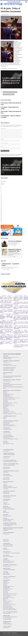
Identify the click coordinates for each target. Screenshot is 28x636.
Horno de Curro (6, 423)
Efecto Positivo (6, 541)
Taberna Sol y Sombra (7, 601)
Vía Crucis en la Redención (14, 241)
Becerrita (5, 393)
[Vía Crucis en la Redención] (4, 246)
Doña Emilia (5, 401)
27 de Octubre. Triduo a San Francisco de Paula (11, 103)
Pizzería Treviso (6, 560)
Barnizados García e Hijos (8, 443)
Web (2, 146)
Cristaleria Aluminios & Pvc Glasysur (10, 461)
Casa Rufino (5, 396)
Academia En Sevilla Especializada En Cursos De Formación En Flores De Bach (6, 321)
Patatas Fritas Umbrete (7, 546)
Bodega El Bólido (6, 394)
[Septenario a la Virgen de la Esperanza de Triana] (4, 255)
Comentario (3, 128)
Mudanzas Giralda (7, 516)
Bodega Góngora (6, 395)
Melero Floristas (6, 479)
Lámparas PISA (6, 493)
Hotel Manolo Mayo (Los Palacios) (10, 487)
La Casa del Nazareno (7, 377)
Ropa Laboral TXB (6, 613)
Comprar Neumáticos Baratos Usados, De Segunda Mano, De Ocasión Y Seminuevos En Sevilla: (20, 306)
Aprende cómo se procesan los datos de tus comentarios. (11, 155)
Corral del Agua (6, 590)
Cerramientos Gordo (7, 429)
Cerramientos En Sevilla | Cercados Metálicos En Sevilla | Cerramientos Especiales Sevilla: (20, 331)
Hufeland (5, 362)
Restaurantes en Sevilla (8, 607)
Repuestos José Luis (7, 566)
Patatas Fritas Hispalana (8, 544)
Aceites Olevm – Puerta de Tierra (9, 365)
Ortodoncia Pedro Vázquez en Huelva (10, 438)
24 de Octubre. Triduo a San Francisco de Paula (11, 112)
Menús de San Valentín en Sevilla (9, 609)
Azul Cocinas (5, 442)
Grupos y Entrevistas (7, 507)
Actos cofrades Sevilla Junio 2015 (10, 92)
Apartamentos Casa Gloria (8, 369)
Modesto (5, 407)
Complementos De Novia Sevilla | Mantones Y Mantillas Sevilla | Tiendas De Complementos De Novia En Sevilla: (20, 341)
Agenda (8, 632)
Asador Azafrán (6, 582)
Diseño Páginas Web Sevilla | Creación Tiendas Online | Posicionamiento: (6, 301)
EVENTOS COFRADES (4, 238)
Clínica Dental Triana (7, 437)
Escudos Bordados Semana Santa (10, 524)
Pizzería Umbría (6, 562)
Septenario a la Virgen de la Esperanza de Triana (14, 250)
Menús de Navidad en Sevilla (9, 608)
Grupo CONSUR (6, 573)
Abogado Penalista (7, 357)
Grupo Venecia (6, 422)
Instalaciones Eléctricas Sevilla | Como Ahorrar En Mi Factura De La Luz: (20, 345)
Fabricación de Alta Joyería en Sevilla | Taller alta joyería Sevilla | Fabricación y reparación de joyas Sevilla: (6, 331)
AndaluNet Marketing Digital (9, 454)
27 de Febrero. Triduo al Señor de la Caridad (10, 108)
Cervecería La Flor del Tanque (9, 399)
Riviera (4, 418)
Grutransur (5, 482)
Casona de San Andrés (7, 486)
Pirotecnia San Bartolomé (8, 556)
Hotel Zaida (5, 488)
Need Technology (6, 497)
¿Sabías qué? (3, 261)
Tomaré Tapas (6, 411)
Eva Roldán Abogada (7, 358)
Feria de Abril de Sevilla (8, 475)
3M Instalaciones (6, 468)
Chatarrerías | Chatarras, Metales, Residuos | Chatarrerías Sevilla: (6, 342)
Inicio (4, 632)
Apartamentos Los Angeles (8, 370)
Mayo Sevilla (5, 406)
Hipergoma (5, 530)
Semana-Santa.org (7, 619)
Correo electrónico (4, 143)
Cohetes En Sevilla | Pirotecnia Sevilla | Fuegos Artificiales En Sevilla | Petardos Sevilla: (20, 326)
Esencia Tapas (6, 402)
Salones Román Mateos (8, 425)
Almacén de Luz (6, 492)
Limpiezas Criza (6, 504)
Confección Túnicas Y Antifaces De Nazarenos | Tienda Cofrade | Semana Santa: (6, 297)
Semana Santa (5, 14)
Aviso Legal (14, 632)
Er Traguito (5, 404)
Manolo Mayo (6, 405)
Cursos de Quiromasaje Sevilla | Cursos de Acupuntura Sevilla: (6, 310)
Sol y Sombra (5, 408)
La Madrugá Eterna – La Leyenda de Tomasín (10, 264)
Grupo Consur (6, 458)
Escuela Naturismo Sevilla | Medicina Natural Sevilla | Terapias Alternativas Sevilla (6, 325)
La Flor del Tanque (7, 596)
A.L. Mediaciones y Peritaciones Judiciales (11, 553)
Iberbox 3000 (5, 472)
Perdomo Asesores (7, 381)
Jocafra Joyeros (6, 451)
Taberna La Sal (6, 410)
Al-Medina (5, 581)
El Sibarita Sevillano (7, 413)
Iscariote (5, 417)
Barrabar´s (5, 391)
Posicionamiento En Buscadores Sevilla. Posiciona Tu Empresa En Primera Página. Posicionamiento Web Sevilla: (20, 317)
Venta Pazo (5, 412)
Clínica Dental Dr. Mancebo (8, 436)
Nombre (2, 139)
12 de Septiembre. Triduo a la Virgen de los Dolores (11, 116)
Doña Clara (5, 400)
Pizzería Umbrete (6, 561)
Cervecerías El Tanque (7, 397)
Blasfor (4, 373)
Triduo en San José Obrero (8, 94)
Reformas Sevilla (6, 574)
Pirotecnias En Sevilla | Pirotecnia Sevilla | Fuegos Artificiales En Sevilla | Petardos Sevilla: (20, 335)
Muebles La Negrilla (7, 520)
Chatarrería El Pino (7, 432)
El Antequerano (6, 627)
